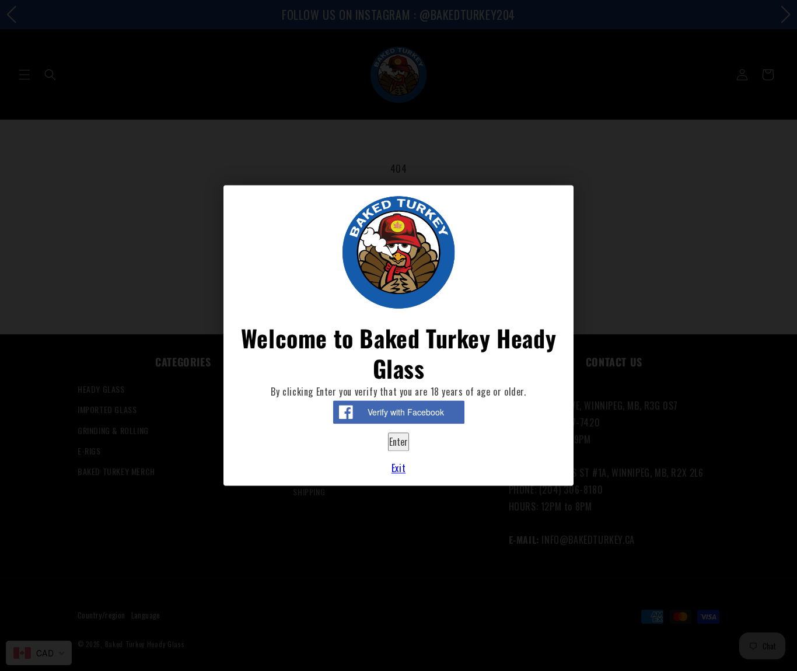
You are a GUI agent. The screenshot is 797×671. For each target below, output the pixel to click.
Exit (398, 469)
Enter (398, 442)
